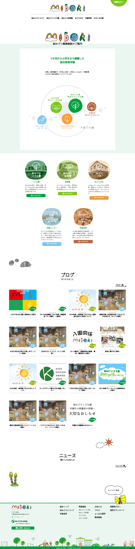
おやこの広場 (98, 18)
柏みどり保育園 (67, 18)
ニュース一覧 (120, 465)
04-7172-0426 (21, 521)
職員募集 (98, 517)
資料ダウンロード (117, 510)
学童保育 (88, 18)
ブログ (97, 510)
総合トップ (64, 507)
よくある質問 (100, 514)
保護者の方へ (119, 2)
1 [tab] (19, 32)
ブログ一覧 (119, 285)
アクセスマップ (18, 517)
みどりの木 (79, 18)
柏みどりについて (38, 18)
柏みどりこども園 (53, 18)
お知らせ (98, 507)
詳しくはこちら (36, 195)
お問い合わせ (24, 528)
